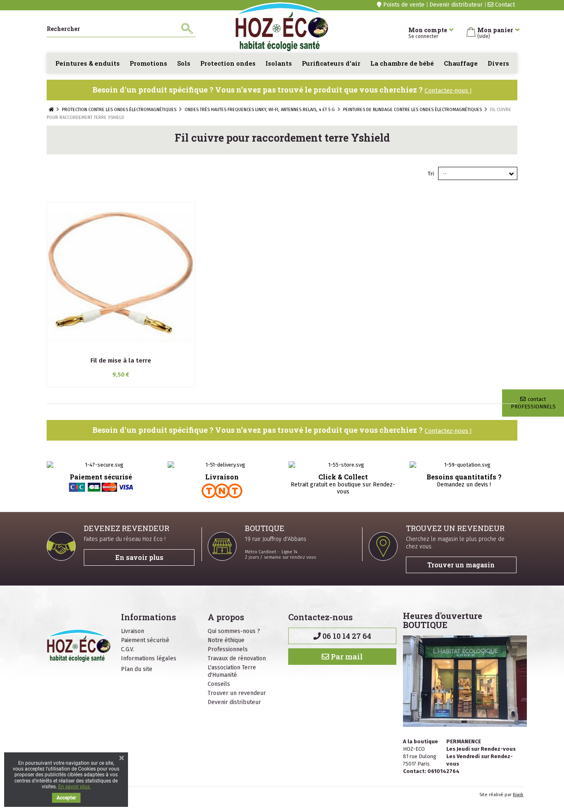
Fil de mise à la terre (120, 360)
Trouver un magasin (461, 564)
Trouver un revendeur (237, 693)
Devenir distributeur (456, 4)
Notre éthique (226, 640)
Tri (431, 174)
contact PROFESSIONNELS (533, 403)
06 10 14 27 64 (346, 636)
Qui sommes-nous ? (234, 631)
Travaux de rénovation (237, 658)
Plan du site (136, 669)
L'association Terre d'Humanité (232, 671)
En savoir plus (139, 557)
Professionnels (228, 649)
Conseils (219, 684)
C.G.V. (127, 649)
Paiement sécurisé (145, 640)
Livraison (132, 631)
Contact (504, 4)
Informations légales (148, 658)
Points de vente (403, 4)
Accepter (66, 798)
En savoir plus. (74, 787)
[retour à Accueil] (51, 110)
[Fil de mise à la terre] (121, 277)
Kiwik (518, 794)
